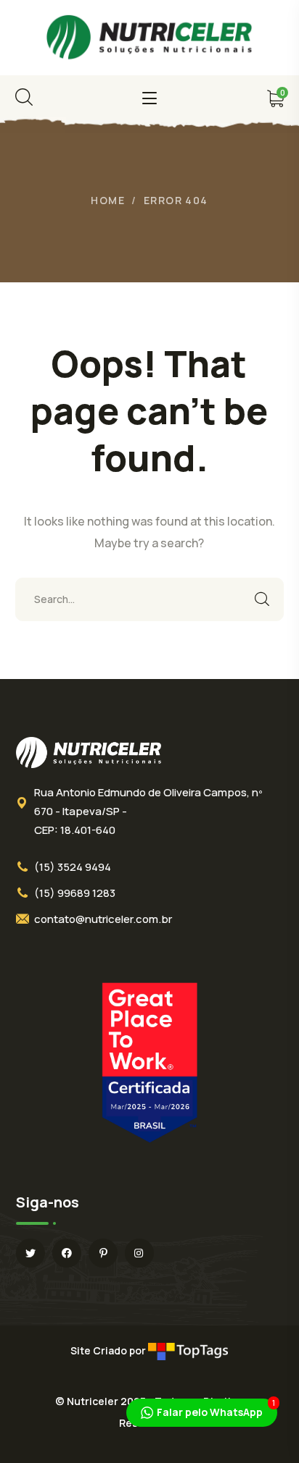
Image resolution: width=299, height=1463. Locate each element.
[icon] (30, 1253)
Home (108, 200)
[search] (24, 97)
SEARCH (262, 599)
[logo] (149, 36)
